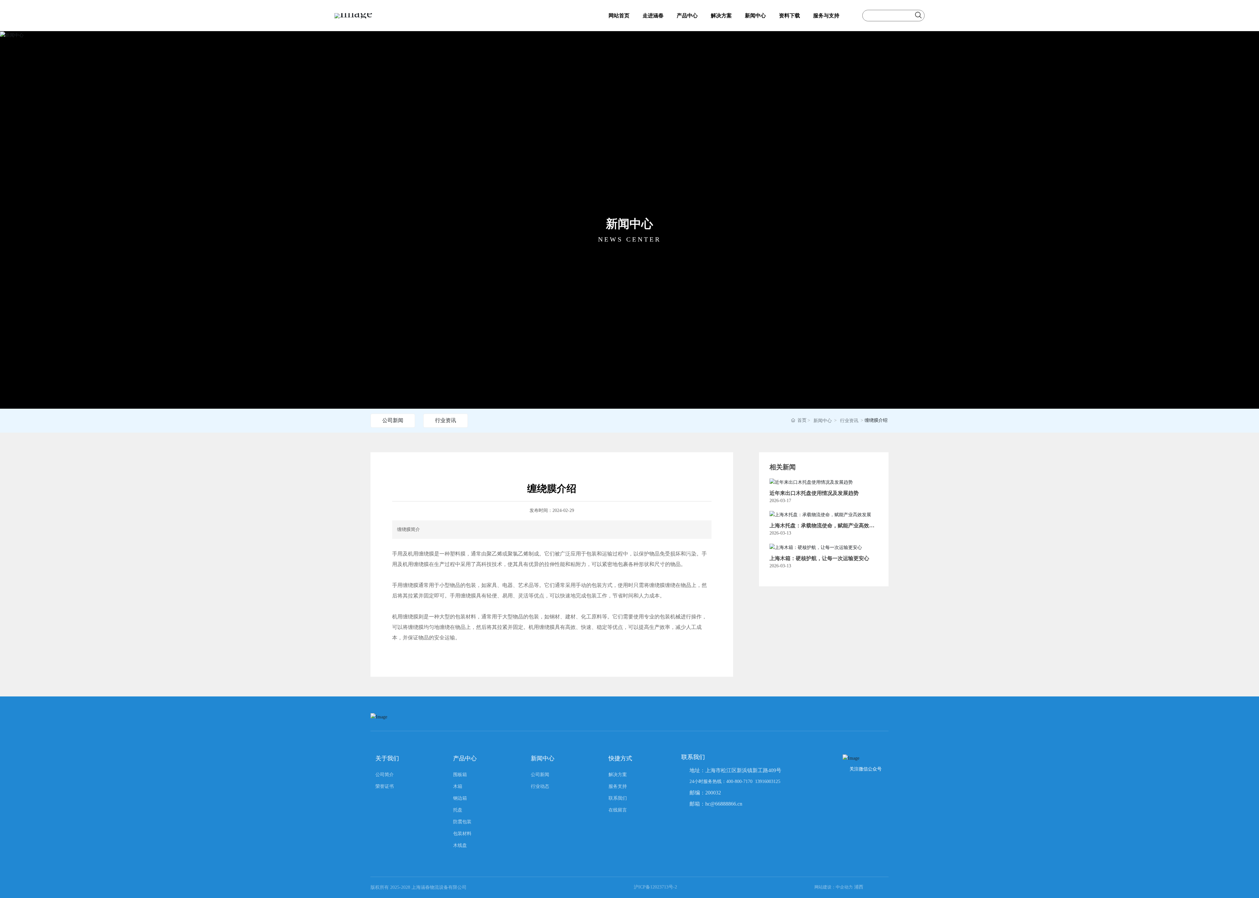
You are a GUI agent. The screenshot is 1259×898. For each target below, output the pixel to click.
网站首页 (619, 15)
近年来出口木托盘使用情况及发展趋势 (814, 493)
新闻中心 (755, 15)
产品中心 (687, 15)
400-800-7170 (739, 781)
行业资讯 (445, 420)
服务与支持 (826, 15)
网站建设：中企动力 (833, 887)
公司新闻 (392, 420)
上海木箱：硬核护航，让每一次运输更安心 (819, 558)
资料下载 (789, 15)
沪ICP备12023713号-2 (655, 887)
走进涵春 (653, 15)
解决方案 (721, 15)
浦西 (858, 887)
